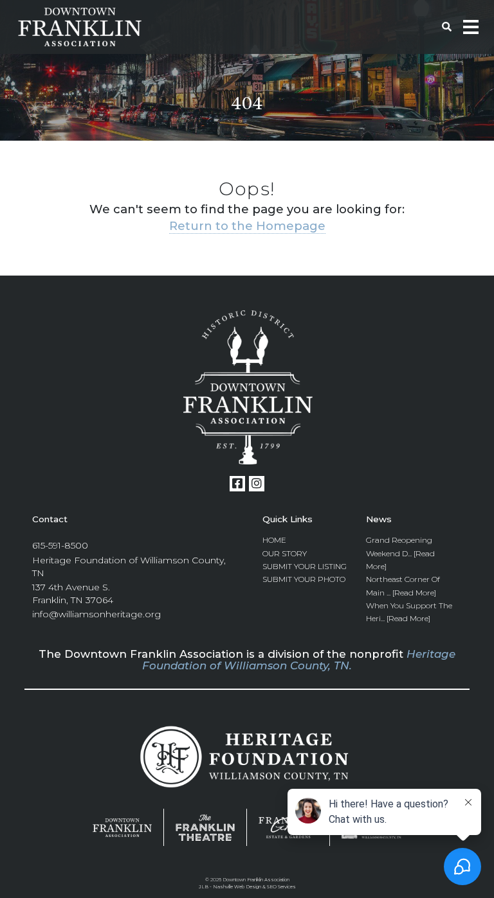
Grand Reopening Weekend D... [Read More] (400, 553)
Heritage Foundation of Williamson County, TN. (298, 659)
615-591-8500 (60, 545)
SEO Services (281, 887)
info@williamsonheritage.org (96, 614)
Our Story (284, 553)
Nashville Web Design (237, 887)
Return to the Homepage (247, 225)
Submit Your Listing (304, 566)
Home (274, 540)
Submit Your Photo (303, 579)
